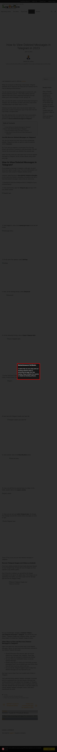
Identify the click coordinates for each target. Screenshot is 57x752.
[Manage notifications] (3, 749)
